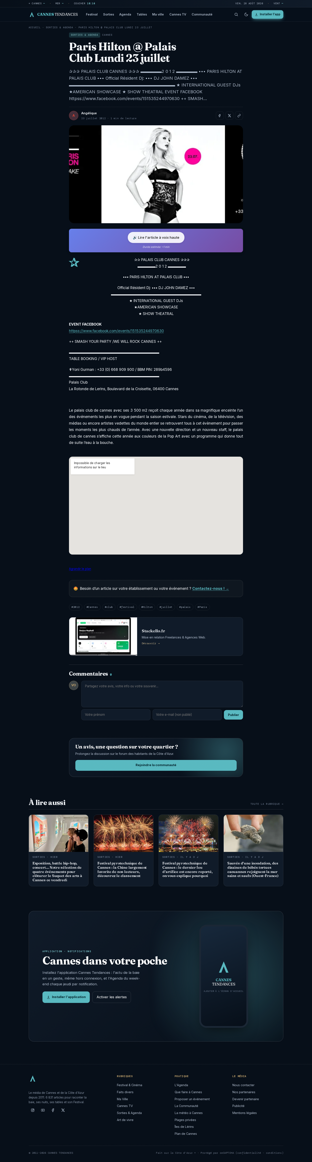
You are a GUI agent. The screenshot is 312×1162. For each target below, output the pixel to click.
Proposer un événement (192, 1099)
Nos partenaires (243, 1092)
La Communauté (186, 1106)
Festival (92, 14)
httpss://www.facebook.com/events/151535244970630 (116, 331)
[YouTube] (43, 1112)
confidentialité (249, 1153)
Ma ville (158, 14)
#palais (185, 607)
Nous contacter (243, 1085)
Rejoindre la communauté (156, 765)
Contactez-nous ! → (210, 588)
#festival (127, 607)
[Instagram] (33, 1112)
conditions (274, 1153)
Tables (142, 14)
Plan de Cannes (186, 1133)
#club (109, 607)
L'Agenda (181, 1085)
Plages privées (185, 1120)
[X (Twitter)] (63, 1112)
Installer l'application (69, 997)
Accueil (35, 27)
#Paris (202, 607)
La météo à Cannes (189, 1113)
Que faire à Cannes (188, 1092)
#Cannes (92, 607)
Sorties (108, 14)
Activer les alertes (112, 997)
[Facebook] (53, 1112)
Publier (233, 715)
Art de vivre (125, 1120)
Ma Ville (122, 1099)
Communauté (202, 14)
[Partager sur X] (229, 116)
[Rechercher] (236, 14)
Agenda (125, 14)
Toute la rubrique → (266, 804)
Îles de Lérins (184, 1126)
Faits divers (125, 1092)
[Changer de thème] (246, 14)
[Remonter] (303, 1156)
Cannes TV (177, 14)
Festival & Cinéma (129, 1085)
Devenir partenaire (245, 1099)
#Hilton (147, 607)
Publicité (238, 1106)
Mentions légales (244, 1113)
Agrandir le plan (80, 568)
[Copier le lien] (239, 116)
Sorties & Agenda (59, 27)
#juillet (166, 607)
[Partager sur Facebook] (220, 116)
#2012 (76, 607)
